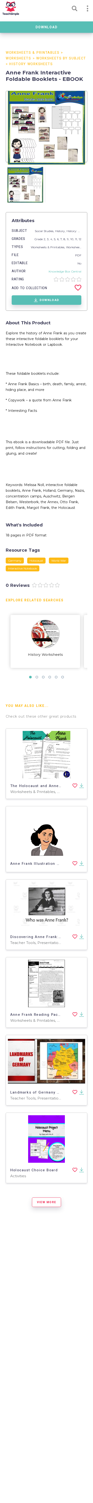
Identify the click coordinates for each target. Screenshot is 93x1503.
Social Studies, (45, 231)
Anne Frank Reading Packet (37, 1014)
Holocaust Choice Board (34, 1170)
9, (68, 239)
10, (72, 239)
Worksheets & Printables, (48, 247)
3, (48, 239)
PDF (78, 255)
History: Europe (77, 231)
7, (61, 239)
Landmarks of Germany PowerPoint (44, 1092)
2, (45, 239)
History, (61, 231)
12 (80, 239)
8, (65, 239)
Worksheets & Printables (33, 52)
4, (52, 239)
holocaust (36, 560)
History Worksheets (31, 64)
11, (77, 239)
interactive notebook (22, 568)
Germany (14, 560)
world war (58, 560)
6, (58, 239)
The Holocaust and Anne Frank (40, 785)
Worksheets (18, 58)
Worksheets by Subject (61, 58)
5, (55, 239)
